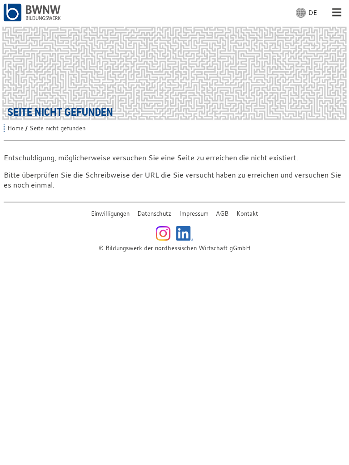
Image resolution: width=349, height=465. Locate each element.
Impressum (194, 214)
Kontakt (247, 214)
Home (15, 128)
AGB (222, 214)
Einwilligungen (110, 214)
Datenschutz (154, 214)
